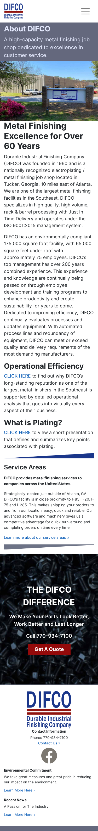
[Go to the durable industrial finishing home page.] (49, 709)
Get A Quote (49, 649)
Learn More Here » (19, 790)
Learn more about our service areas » (36, 537)
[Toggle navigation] (85, 11)
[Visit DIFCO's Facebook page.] (49, 755)
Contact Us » (49, 743)
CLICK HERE (17, 376)
